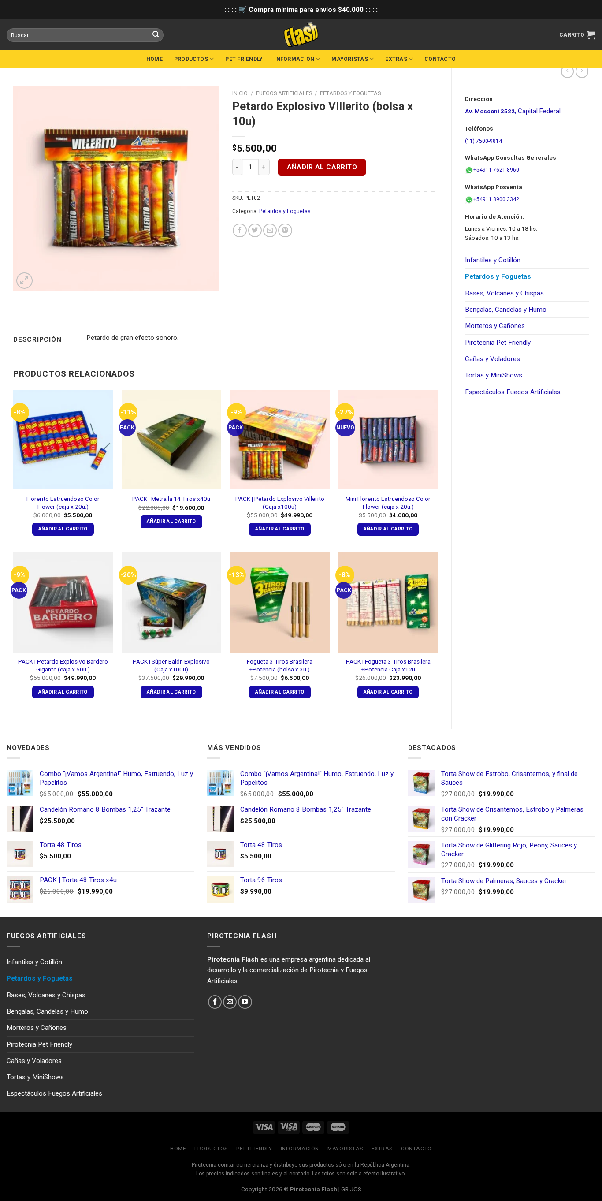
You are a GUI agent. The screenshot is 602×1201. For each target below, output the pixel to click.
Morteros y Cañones (495, 326)
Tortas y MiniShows (493, 375)
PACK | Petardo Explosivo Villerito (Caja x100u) (279, 502)
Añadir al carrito (322, 167)
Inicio (240, 93)
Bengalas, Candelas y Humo (505, 309)
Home (154, 59)
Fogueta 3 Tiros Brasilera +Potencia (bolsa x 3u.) (279, 665)
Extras (396, 59)
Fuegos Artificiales (284, 93)
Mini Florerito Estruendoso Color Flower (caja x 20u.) (388, 502)
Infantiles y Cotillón (492, 260)
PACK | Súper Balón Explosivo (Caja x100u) (171, 665)
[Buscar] (156, 35)
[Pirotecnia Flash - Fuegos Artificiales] (301, 34)
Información (294, 59)
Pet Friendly (244, 59)
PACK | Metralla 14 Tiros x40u (171, 498)
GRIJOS (351, 1189)
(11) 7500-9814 (483, 141)
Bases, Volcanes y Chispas (504, 293)
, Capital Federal (513, 111)
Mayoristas (349, 59)
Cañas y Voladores (492, 359)
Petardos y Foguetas (498, 276)
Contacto (440, 59)
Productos (191, 59)
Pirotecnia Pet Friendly (498, 343)
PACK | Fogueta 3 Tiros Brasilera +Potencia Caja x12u (388, 665)
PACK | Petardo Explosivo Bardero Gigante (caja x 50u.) (63, 665)
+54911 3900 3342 (496, 199)
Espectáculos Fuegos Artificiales (513, 392)
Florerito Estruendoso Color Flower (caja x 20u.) (63, 502)
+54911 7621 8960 (496, 170)
